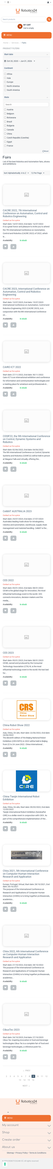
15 (29, 1080)
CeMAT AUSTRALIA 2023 (17, 511)
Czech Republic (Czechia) (18, 138)
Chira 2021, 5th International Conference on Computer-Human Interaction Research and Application (25, 873)
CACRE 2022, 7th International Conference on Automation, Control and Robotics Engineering (25, 213)
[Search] (49, 19)
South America (13, 90)
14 (24, 1080)
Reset (46, 151)
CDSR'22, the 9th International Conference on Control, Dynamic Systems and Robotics (26, 439)
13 (20, 1080)
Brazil (9, 122)
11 (42, 1076)
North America (13, 86)
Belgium (10, 114)
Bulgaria (10, 125)
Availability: (8, 240)
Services (15, 43)
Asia (9, 78)
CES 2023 (8, 652)
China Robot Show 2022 (16, 725)
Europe (10, 82)
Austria (10, 109)
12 (46, 1076)
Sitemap (10, 1153)
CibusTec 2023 (11, 1029)
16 (33, 1080)
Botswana (11, 117)
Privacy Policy (22, 1153)
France (10, 146)
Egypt (9, 142)
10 (37, 1076)
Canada (10, 130)
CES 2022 (8, 580)
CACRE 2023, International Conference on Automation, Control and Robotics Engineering (26, 291)
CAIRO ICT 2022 (12, 367)
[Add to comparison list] (13, 246)
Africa (9, 74)
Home (5, 43)
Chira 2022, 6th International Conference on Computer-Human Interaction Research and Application (25, 954)
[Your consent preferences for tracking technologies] (5, 1164)
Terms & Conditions (37, 1153)
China (9, 134)
